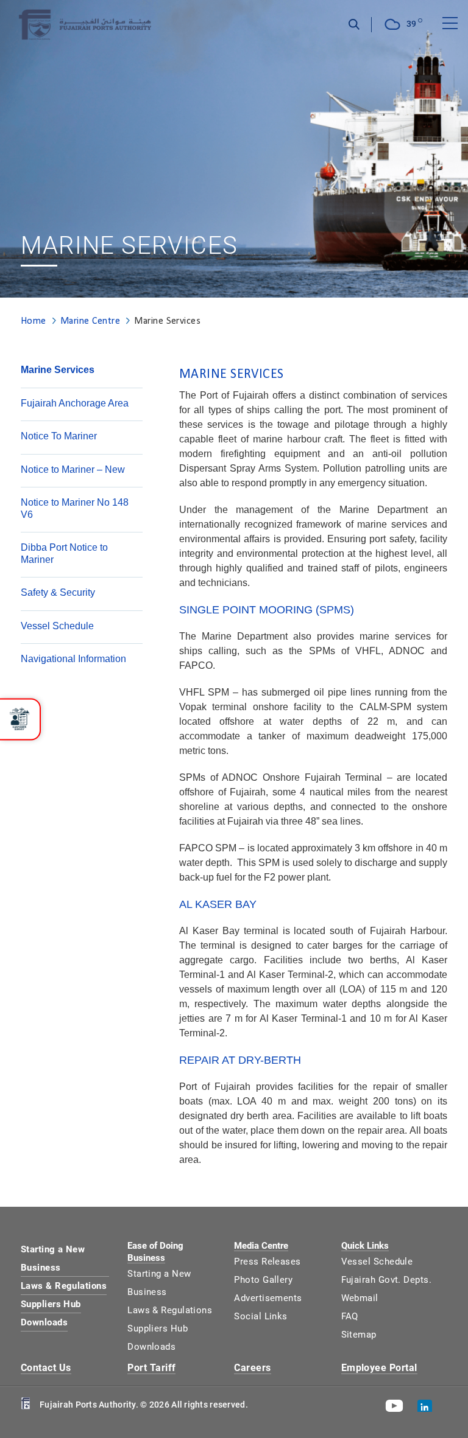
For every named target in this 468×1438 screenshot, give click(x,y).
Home (33, 320)
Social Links (260, 1316)
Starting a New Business (53, 1258)
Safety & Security (58, 592)
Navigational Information (73, 659)
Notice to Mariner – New (73, 469)
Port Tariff (151, 1367)
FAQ (349, 1316)
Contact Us (46, 1367)
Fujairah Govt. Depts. (386, 1279)
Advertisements (268, 1298)
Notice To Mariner (59, 436)
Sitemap (359, 1334)
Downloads (44, 1322)
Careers (252, 1367)
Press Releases (267, 1261)
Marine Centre (90, 320)
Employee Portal (379, 1367)
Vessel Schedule (57, 626)
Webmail (359, 1298)
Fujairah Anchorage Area (75, 403)
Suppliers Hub (51, 1304)
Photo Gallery (263, 1279)
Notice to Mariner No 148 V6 (75, 508)
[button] (20, 719)
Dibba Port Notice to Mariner (64, 553)
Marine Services (57, 370)
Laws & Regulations (64, 1285)
